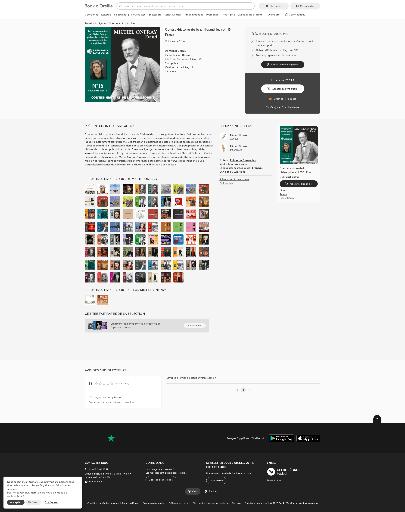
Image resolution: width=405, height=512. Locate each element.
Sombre (213, 491)
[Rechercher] (120, 6)
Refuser (33, 502)
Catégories (100, 23)
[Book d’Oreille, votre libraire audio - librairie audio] (99, 6)
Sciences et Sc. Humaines (122, 23)
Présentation (287, 197)
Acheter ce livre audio (284, 88)
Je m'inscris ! (216, 480)
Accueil (88, 23)
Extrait (283, 194)
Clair (194, 491)
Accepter (16, 502)
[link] (282, 99)
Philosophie (226, 183)
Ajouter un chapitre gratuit (284, 64)
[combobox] (185, 6)
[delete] (377, 419)
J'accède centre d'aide (161, 479)
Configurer (51, 502)
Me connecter (307, 6)
